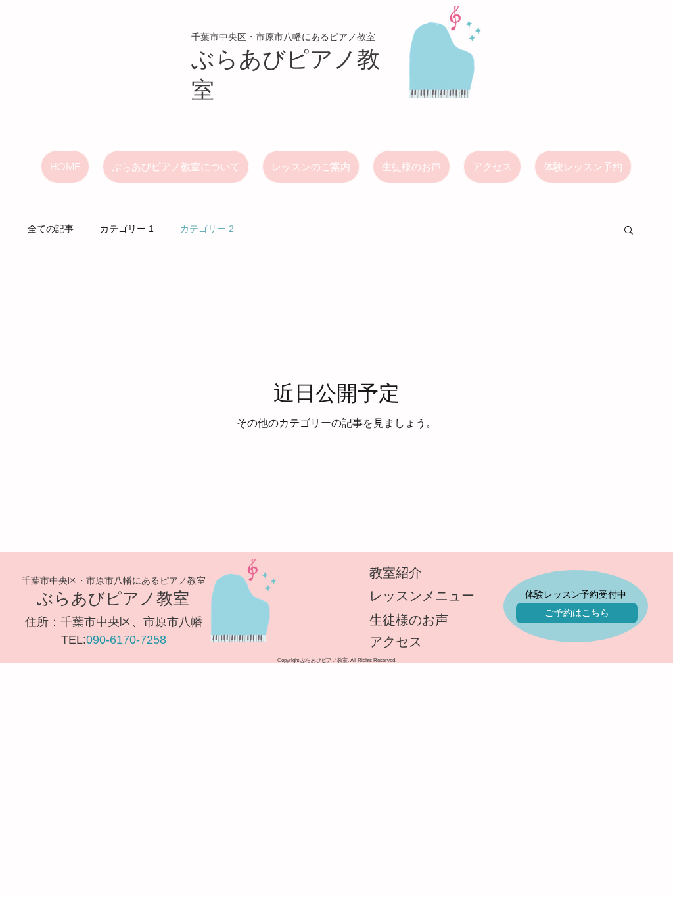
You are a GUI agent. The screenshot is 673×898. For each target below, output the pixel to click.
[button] (628, 231)
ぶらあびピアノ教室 (113, 598)
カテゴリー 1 (127, 229)
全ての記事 (51, 229)
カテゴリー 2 (207, 229)
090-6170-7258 (126, 639)
